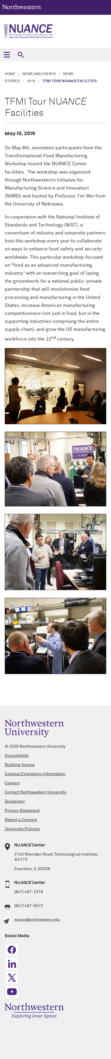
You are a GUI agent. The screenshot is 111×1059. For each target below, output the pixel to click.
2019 (31, 81)
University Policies (22, 829)
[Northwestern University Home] (21, 7)
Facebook (11, 950)
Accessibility (17, 756)
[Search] (20, 54)
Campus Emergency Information (35, 774)
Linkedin (11, 963)
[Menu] (6, 54)
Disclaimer (15, 801)
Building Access (20, 765)
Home (10, 74)
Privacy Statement (22, 811)
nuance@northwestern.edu (37, 920)
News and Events (39, 74)
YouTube (11, 991)
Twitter (11, 977)
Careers (12, 783)
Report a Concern (21, 820)
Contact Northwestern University (35, 792)
